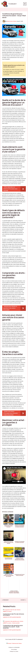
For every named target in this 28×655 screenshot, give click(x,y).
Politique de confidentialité (14, 647)
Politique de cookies (14, 651)
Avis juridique (14, 649)
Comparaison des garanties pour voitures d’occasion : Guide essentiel (13, 627)
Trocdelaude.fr (12, 4)
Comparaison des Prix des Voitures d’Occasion (13, 614)
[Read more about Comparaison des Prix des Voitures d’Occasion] (14, 610)
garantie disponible (16, 617)
